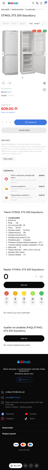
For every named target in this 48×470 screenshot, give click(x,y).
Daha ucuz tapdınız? (8, 112)
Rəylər (23, 23)
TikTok (31, 419)
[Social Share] (44, 83)
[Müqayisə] (36, 465)
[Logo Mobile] (13, 3)
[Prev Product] (3, 83)
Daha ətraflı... (8, 159)
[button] (2, 54)
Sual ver (24, 338)
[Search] (33, 3)
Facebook (10, 414)
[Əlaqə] (37, 3)
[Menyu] (3, 3)
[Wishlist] (44, 89)
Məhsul (6, 23)
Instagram (10, 419)
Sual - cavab (34, 23)
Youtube (32, 414)
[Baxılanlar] (25, 465)
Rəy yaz (24, 285)
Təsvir (14, 23)
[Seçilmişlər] (31, 465)
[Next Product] (9, 83)
